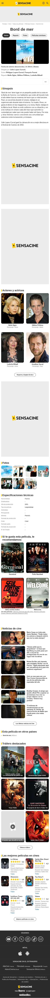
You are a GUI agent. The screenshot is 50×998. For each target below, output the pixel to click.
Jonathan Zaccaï (37, 364)
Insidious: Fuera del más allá (16, 897)
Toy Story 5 (39, 877)
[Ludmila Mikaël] (12, 347)
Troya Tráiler (13, 808)
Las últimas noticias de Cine (25, 723)
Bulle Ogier (12, 75)
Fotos (5, 462)
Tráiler (13, 874)
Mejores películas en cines (25, 919)
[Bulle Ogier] (12, 308)
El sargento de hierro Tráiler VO (37, 808)
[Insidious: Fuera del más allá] (5, 900)
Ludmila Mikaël (36, 75)
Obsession (14, 877)
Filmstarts (21, 966)
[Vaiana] (29, 900)
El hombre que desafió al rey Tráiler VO (13, 840)
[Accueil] (23, 3)
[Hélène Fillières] (37, 308)
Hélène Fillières (23, 75)
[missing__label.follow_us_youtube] (9, 939)
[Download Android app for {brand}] (28, 953)
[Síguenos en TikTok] (35, 939)
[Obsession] (5, 881)
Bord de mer (10, 735)
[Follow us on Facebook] (15, 939)
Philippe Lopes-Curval (15, 72)
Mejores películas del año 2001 (23, 612)
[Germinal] (12, 557)
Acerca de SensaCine (10, 977)
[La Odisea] (5, 863)
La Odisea (14, 859)
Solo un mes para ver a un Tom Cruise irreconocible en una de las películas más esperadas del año (37, 679)
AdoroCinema (10, 969)
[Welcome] (37, 593)
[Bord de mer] (25, 52)
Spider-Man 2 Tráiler (37, 840)
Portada (4, 24)
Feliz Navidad (37, 574)
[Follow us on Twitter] (22, 939)
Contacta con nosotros (26, 977)
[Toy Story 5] (29, 881)
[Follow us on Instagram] (28, 939)
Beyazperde (37, 966)
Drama (36, 67)
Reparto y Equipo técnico (25, 375)
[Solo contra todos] (12, 593)
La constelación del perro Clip (13, 775)
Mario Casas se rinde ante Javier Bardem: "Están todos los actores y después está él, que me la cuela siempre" (37, 635)
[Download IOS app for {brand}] (21, 953)
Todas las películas (18, 24)
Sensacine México (34, 969)
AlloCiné (6, 966)
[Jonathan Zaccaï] (37, 347)
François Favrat (31, 72)
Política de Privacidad (9, 979)
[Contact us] (41, 939)
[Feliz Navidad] (37, 557)
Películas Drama (29, 24)
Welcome (37, 610)
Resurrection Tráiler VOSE (37, 775)
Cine (9, 24)
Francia (27, 499)
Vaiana (37, 896)
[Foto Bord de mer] (6, 471)
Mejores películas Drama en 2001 (17, 613)
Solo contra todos (12, 610)
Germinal (12, 574)
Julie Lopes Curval (17, 70)
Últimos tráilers (25, 847)
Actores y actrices (13, 290)
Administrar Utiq (23, 979)
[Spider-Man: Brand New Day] (29, 863)
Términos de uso (40, 977)
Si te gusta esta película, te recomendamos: (18, 538)
